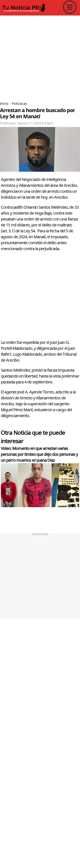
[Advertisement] (40, 57)
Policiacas (19, 103)
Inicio (4, 103)
